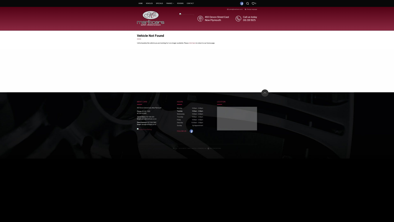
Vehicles (149, 3)
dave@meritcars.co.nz (148, 124)
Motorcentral (215, 148)
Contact (190, 3)
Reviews (180, 3)
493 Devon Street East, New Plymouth (149, 108)
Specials (159, 3)
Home (141, 3)
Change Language (252, 9)
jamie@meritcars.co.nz (236, 9)
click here (192, 43)
